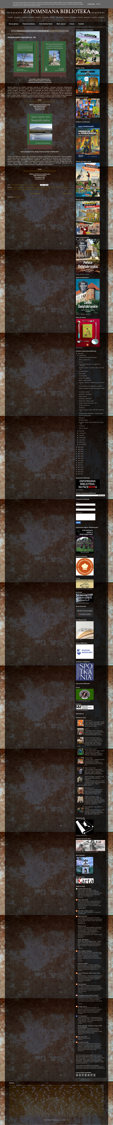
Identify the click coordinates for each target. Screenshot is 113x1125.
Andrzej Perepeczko (93, 1111)
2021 (79, 456)
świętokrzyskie (19, 189)
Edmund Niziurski (42, 1113)
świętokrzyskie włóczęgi (84, 888)
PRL (77, 1085)
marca (81, 440)
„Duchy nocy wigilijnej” (84, 378)
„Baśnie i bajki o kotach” (85, 380)
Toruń (10, 1106)
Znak (46, 1098)
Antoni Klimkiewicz (82, 976)
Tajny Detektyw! (82, 984)
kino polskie (83, 1108)
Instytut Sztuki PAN (43, 1116)
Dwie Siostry (45, 1114)
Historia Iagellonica (66, 1106)
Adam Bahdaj (76, 1113)
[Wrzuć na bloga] (42, 185)
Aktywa (48, 1110)
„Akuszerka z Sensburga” (85, 394)
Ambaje (40, 1108)
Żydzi (86, 1100)
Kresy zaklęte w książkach (85, 951)
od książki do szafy (83, 1042)
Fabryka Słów (52, 1100)
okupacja (70, 1105)
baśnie (74, 1104)
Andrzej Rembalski (17, 187)
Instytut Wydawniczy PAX (71, 1116)
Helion (17, 1111)
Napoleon (99, 1101)
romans (96, 1095)
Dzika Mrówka (26, 1113)
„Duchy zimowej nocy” (84, 405)
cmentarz (60, 1102)
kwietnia (81, 437)
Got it (98, 4)
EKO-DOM (95, 1105)
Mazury (77, 1095)
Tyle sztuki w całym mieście (85, 911)
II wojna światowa (94, 1085)
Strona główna (13, 24)
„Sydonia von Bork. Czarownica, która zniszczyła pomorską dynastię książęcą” (94, 778)
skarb (20, 1090)
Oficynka (71, 1091)
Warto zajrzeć (61, 24)
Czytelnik (81, 1098)
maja (80, 435)
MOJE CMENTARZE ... (84, 940)
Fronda (93, 1090)
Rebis (40, 1095)
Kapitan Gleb (63, 1113)
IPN (10, 1098)
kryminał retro (56, 1085)
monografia (44, 1090)
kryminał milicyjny (38, 1091)
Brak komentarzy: (33, 185)
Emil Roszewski (40, 1105)
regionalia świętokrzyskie (81, 1087)
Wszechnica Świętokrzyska (37, 189)
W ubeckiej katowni (82, 965)
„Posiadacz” (82, 407)
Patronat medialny (29, 24)
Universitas (12, 1102)
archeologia (32, 1098)
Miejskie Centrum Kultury (84, 1038)
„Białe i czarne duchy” (84, 359)
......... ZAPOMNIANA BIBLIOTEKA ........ (56, 11)
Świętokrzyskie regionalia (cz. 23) (22, 37)
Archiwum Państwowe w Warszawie (18, 1114)
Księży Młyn (47, 1102)
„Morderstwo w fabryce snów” (86, 401)
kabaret (80, 1104)
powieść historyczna (67, 1089)
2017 (79, 465)
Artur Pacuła (73, 1098)
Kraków (38, 1089)
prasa (76, 1093)
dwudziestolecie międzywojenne (72, 1101)
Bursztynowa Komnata (19, 1109)
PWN (23, 1095)
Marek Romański (31, 1095)
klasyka (29, 1091)
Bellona (89, 1093)
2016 (79, 467)
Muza (100, 1105)
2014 (79, 471)
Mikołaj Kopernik (98, 1109)
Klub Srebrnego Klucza (54, 1109)
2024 (79, 449)
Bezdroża (18, 1116)
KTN (10, 1093)
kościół (89, 1108)
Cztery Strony (39, 1114)
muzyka (64, 1105)
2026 (79, 353)
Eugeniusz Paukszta (54, 1114)
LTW (58, 1089)
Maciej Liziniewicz (64, 1100)
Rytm (47, 1105)
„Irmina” (81, 362)
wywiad (82, 1093)
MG (95, 1089)
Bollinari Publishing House (88, 1110)
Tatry (69, 1104)
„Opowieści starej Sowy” (84, 1017)
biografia (78, 1089)
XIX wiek (47, 1104)
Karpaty (23, 1111)
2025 (79, 447)
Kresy (99, 1089)
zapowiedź (40, 1098)
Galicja (30, 1101)
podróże (60, 1097)
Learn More (91, 4)
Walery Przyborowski (84, 1094)
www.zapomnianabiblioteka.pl (83, 1056)
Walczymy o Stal (82, 1036)
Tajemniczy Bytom (83, 963)
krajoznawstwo (37, 187)
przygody (28, 1087)
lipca (80, 431)
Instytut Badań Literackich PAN (31, 1116)
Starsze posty (67, 193)
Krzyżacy (28, 1102)
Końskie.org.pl (82, 926)
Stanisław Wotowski (96, 1100)
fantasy (55, 1111)
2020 (79, 458)
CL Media (58, 1108)
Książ (86, 1109)
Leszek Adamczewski (23, 1105)
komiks (73, 1090)
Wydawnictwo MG (13, 1101)
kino (46, 1095)
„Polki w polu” (82, 373)
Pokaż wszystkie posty (56, 31)
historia (24, 187)
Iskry (47, 1093)
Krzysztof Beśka (61, 1104)
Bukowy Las (20, 1102)
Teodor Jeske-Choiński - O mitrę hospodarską (89, 901)
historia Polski (36, 1085)
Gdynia (71, 1108)
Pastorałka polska (82, 1028)
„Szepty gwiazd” (83, 396)
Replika (18, 1087)
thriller (53, 1104)
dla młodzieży (12, 1090)
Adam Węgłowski (78, 1105)
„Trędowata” (82, 426)
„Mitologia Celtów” (83, 420)
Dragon (19, 1113)
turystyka (26, 189)
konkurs (35, 1102)
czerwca (81, 433)
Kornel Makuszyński (67, 1109)
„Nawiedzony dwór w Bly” (85, 398)
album (67, 1090)
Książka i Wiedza (79, 1114)
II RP (100, 1091)
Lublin (76, 1108)
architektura (60, 1094)
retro (10, 1087)
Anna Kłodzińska (16, 1094)
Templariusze (17, 1110)
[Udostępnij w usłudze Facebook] (46, 185)
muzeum (87, 1090)
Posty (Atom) (17, 197)
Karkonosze (44, 1109)
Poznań (80, 1090)
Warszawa (68, 1085)
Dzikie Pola (23, 1101)
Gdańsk (11, 1095)
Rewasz (85, 1114)
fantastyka (52, 1097)
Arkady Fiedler (76, 1110)
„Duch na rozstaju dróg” (85, 415)
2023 (79, 451)
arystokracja (87, 1116)
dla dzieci (59, 1093)
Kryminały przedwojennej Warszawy (20, 1089)
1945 (43, 1110)
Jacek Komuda (38, 1101)
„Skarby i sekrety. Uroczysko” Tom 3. (88, 403)
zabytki (66, 1087)
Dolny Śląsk (68, 1097)
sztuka (37, 1090)
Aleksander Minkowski (57, 1110)
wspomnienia (12, 1091)
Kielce (66, 1093)
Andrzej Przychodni (85, 1113)
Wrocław (95, 1093)
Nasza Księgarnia (49, 1101)
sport (40, 1102)
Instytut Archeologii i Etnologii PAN (88, 1106)
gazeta (102, 1093)
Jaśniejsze (80, 912)
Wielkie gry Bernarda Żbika (20, 1106)
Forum (72, 24)
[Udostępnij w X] (44, 185)
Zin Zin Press (91, 1114)
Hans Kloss (36, 1109)
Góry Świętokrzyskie (62, 1098)
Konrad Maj (30, 187)
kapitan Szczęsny (86, 1095)
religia (44, 1089)
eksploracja (49, 1111)
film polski (31, 1106)
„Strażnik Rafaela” (83, 428)
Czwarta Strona (18, 1093)
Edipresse (34, 1113)
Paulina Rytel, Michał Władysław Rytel (87, 941)
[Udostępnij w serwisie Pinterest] (47, 185)
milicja (99, 1090)
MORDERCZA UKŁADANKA (85, 996)
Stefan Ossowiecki (31, 1111)
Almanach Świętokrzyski (79, 1111)
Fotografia (78, 1102)
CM (84, 1085)
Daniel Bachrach (69, 1102)
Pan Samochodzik (29, 1093)
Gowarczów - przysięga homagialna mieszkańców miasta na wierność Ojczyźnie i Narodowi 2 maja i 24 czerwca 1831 (90, 929)
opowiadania (40, 1093)
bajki (27, 1108)
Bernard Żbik (87, 1105)
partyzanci (95, 1108)
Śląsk (44, 1100)
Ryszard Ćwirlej (91, 1098)
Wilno (54, 1102)
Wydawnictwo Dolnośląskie (88, 1097)
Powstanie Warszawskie (20, 1098)
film (71, 1093)
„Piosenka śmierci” (83, 371)
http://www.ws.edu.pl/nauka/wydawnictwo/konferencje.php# (40, 101)
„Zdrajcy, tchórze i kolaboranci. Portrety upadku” (91, 413)
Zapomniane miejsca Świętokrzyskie (31, 1110)
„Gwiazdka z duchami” (84, 392)
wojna (46, 1085)
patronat (51, 1089)
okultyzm (38, 1106)
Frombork (29, 1109)
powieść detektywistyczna (83, 1091)
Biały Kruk (51, 1108)
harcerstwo (85, 1101)
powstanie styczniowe (22, 1100)
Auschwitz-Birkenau (31, 1114)
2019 (79, 460)
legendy (99, 1097)
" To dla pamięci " (83, 1016)
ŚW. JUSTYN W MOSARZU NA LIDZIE (87, 1007)
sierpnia (81, 355)
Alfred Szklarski (67, 1111)
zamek (52, 1093)
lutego (81, 442)
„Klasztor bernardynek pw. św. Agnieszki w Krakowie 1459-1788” (93, 738)
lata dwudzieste (29, 1090)
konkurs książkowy (77, 1100)
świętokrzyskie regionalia (49, 1106)
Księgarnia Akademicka (89, 1102)
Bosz (10, 1109)
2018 (79, 462)
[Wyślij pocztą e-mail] (41, 185)
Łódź (38, 1100)
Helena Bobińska (63, 1114)
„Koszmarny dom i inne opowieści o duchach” (90, 386)
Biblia (58, 1106)
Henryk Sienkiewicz (53, 1113)
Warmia (76, 1097)
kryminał (24, 1085)
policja (32, 1100)
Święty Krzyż (33, 1108)
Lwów (17, 1095)
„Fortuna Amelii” (83, 375)
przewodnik (21, 1091)
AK (60, 1111)
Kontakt (81, 24)
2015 (79, 469)
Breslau (53, 1098)
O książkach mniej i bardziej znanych (88, 995)
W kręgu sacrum (82, 1006)
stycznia (81, 444)
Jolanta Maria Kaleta (55, 1095)
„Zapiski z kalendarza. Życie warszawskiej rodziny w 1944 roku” (93, 797)
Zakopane (57, 1105)
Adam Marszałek (67, 1095)
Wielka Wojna (21, 1108)
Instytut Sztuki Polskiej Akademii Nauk (56, 1116)
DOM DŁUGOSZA (82, 916)
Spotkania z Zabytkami (29, 1094)
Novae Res (96, 1087)
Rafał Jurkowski (81, 1116)
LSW (91, 1109)
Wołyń (51, 1105)
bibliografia (41, 1111)
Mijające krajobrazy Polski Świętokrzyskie (52, 187)
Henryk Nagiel (71, 1114)
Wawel (32, 1105)
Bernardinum (41, 1094)
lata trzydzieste (87, 1089)
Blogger (67, 1120)
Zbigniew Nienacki (42, 1097)
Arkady (45, 1108)
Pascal (11, 1110)
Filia (23, 1116)
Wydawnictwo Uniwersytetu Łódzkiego (33, 1104)
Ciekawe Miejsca (54, 1087)
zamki (45, 189)
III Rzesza (75, 1106)
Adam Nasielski (97, 1094)
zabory (92, 1101)
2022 (79, 453)
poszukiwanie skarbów (90, 1104)
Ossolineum (59, 1101)
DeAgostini (65, 1108)
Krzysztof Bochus (78, 1109)
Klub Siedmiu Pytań (45, 24)
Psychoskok (32, 1097)
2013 (79, 474)
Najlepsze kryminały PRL (56, 1090)
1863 (97, 1114)
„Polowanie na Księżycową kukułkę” (88, 357)
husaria (70, 1113)
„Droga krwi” (82, 418)
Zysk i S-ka (51, 1094)
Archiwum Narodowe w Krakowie (97, 1113)
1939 (101, 1108)
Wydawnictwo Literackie (52, 1091)
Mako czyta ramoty (83, 899)
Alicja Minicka (67, 1110)
